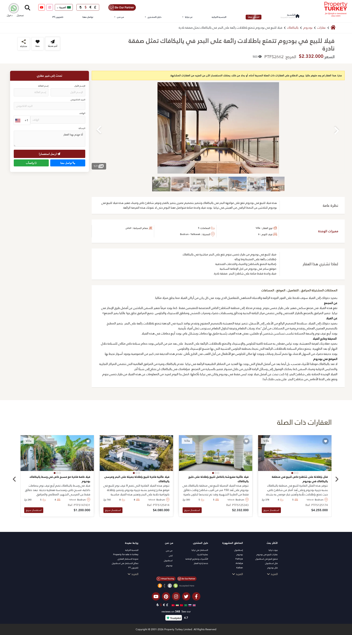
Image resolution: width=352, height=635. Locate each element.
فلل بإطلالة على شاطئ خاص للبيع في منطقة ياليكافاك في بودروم (300, 479)
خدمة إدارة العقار (201, 563)
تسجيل (20, 15)
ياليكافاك (292, 27)
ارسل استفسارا (48, 153)
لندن (171, 556)
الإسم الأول (79, 86)
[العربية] (185, 605)
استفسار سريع (271, 510)
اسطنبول (168, 560)
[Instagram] (49, 7)
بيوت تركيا (273, 550)
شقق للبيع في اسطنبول (266, 559)
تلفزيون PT (57, 17)
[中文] (181, 605)
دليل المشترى (154, 17)
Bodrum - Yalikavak (190, 234)
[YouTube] (41, 7)
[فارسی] (177, 605)
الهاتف (82, 113)
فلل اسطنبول (271, 563)
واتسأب (30, 162)
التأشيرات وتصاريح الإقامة (197, 559)
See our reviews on (176, 611)
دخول (9, 15)
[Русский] (189, 605)
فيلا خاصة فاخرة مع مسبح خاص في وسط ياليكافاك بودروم (60, 479)
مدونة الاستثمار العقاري (128, 559)
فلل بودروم (272, 568)
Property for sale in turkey (125, 554)
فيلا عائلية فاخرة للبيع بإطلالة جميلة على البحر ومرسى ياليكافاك (136, 479)
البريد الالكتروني (78, 99)
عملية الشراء (202, 554)
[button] (297, 473)
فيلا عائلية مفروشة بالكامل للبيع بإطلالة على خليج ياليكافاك (218, 479)
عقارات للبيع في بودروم (267, 554)
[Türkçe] (172, 605)
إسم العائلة (43, 86)
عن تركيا (188, 17)
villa (258, 228)
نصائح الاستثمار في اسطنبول (125, 563)
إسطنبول (238, 550)
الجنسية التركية (219, 17)
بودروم (307, 27)
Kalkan (239, 568)
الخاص (128, 228)
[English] (194, 605)
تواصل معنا (87, 17)
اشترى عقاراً (253, 17)
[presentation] (14, 479)
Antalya (239, 563)
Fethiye (239, 559)
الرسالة (82, 128)
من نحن (120, 17)
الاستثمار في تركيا (200, 550)
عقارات (321, 27)
